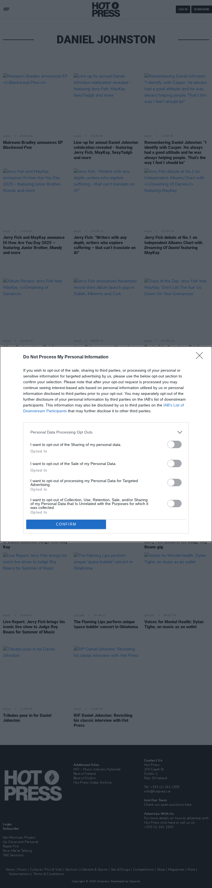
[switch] (174, 444)
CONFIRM (66, 524)
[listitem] (106, 432)
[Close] (201, 357)
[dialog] (106, 444)
